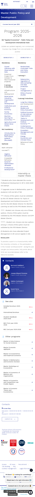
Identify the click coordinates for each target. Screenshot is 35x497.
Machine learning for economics (8, 118)
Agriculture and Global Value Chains (10, 124)
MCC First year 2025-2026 (11, 324)
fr (27, 1)
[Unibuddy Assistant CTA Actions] (18, 478)
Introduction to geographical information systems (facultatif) (9, 136)
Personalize (13, 494)
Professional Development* (9, 168)
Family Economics (8, 113)
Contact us (8, 419)
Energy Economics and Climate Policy (26, 138)
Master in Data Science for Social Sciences (12, 342)
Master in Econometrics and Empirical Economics (12, 354)
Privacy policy (23, 494)
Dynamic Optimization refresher (9, 163)
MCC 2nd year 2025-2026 (12, 329)
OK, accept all (10, 491)
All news (12, 464)
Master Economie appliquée (9, 348)
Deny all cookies (25, 491)
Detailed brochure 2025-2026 (12, 307)
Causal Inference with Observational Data (9, 69)
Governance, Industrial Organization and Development (9, 99)
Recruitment (22, 464)
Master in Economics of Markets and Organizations (12, 374)
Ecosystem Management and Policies (27, 132)
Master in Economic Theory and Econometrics (10, 390)
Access (4, 464)
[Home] (4, 5)
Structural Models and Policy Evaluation (27, 108)
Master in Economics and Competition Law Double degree (11, 382)
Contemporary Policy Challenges (27, 127)
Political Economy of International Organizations (27, 114)
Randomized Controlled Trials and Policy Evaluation (27, 69)
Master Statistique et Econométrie (11, 367)
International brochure (11, 312)
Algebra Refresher (7, 155)
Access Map (7, 408)
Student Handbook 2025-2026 (10, 317)
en (33, 1)
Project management (25, 90)
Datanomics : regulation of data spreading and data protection (26, 82)
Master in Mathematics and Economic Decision (12, 361)
